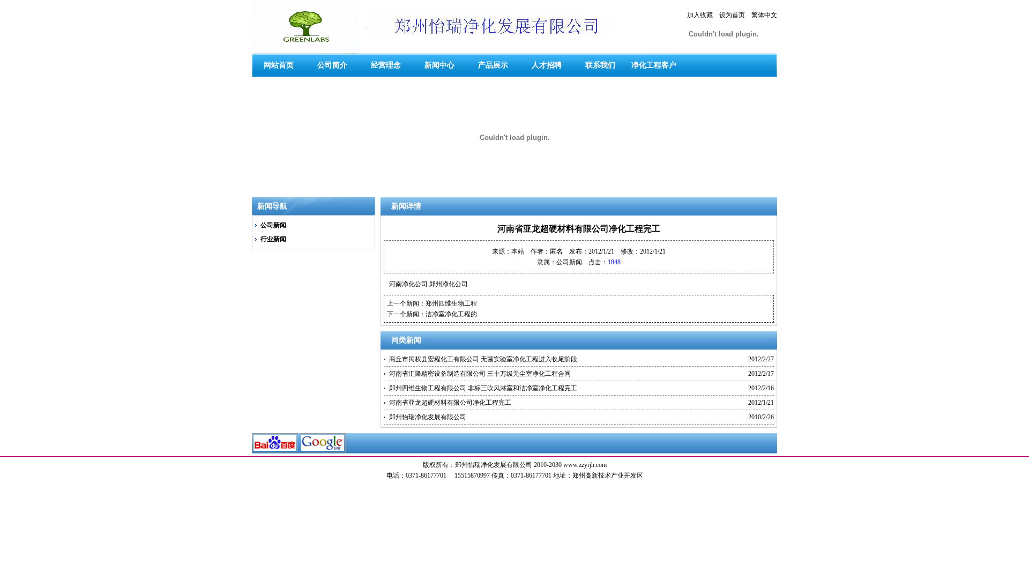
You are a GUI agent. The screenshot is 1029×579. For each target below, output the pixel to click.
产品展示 (493, 65)
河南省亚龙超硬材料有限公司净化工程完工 (450, 402)
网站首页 (279, 65)
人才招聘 (547, 65)
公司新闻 (273, 225)
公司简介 (332, 65)
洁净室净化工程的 (451, 314)
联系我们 (600, 65)
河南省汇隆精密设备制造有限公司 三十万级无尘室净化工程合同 (480, 373)
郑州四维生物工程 (451, 303)
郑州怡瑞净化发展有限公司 (427, 417)
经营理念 (386, 65)
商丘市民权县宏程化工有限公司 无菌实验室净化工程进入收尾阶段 (483, 359)
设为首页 (732, 15)
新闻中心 (439, 65)
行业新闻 (273, 239)
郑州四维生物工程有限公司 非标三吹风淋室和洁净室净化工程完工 (483, 388)
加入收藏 (700, 15)
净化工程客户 (653, 65)
